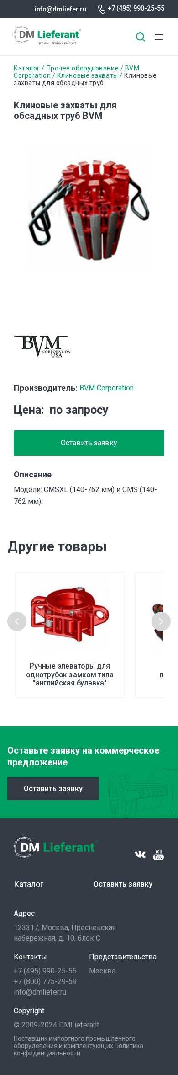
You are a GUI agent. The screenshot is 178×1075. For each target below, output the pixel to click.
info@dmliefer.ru (60, 9)
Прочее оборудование (83, 68)
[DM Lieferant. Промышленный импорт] (47, 41)
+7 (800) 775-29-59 (45, 981)
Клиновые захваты (87, 75)
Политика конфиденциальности (78, 1049)
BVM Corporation (106, 388)
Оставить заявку (89, 443)
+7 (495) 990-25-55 (136, 8)
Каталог (27, 68)
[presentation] (16, 621)
